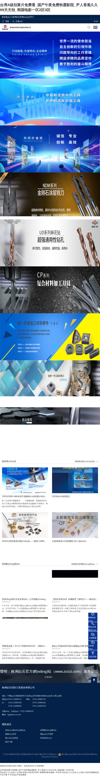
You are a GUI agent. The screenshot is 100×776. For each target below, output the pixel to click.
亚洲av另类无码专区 (30, 772)
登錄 (7, 21)
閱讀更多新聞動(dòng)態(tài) (83, 564)
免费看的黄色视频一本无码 (50, 772)
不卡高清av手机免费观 (17, 775)
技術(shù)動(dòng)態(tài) (15, 730)
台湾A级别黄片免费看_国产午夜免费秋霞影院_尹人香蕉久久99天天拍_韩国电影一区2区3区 (37, 770)
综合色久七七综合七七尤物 (11, 772)
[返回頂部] (94, 680)
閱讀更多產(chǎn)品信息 (85, 461)
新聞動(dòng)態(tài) (48, 730)
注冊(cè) (19, 21)
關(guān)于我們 (46, 734)
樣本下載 (8, 742)
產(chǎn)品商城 (11, 738)
